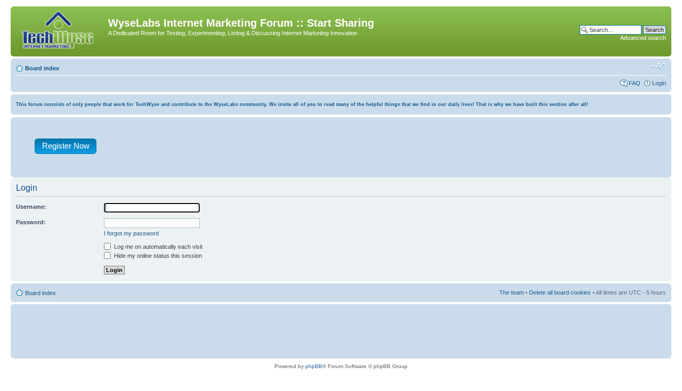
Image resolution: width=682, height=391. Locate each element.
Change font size (658, 66)
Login (659, 83)
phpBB (313, 366)
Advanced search (643, 38)
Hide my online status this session (157, 255)
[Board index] (60, 31)
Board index (42, 68)
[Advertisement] (390, 150)
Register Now (66, 145)
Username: (31, 206)
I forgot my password (131, 233)
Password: (31, 222)
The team (511, 292)
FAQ (634, 83)
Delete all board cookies (560, 292)
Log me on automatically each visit (157, 246)
